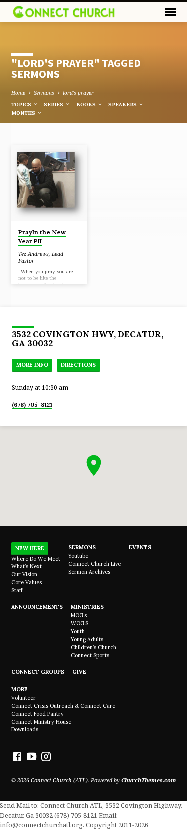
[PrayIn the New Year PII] (49, 183)
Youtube (78, 555)
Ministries (87, 606)
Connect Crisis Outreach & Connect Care (63, 705)
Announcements (37, 606)
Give (79, 671)
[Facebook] (17, 756)
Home (18, 92)
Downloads (24, 729)
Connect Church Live (94, 563)
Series (54, 104)
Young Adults (87, 639)
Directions (78, 364)
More (19, 689)
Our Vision (24, 574)
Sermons (44, 92)
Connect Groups (37, 671)
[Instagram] (46, 756)
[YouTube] (31, 756)
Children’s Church (93, 647)
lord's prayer (78, 92)
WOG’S (79, 623)
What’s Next (26, 566)
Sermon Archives (89, 571)
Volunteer (23, 697)
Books (86, 104)
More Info (32, 364)
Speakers (123, 104)
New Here (29, 548)
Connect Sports (90, 655)
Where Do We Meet (35, 558)
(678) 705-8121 (32, 404)
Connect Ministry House (41, 721)
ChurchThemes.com (148, 780)
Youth (78, 631)
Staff (16, 590)
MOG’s (79, 615)
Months (24, 113)
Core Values (26, 582)
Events (140, 547)
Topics (22, 104)
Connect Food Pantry (37, 713)
